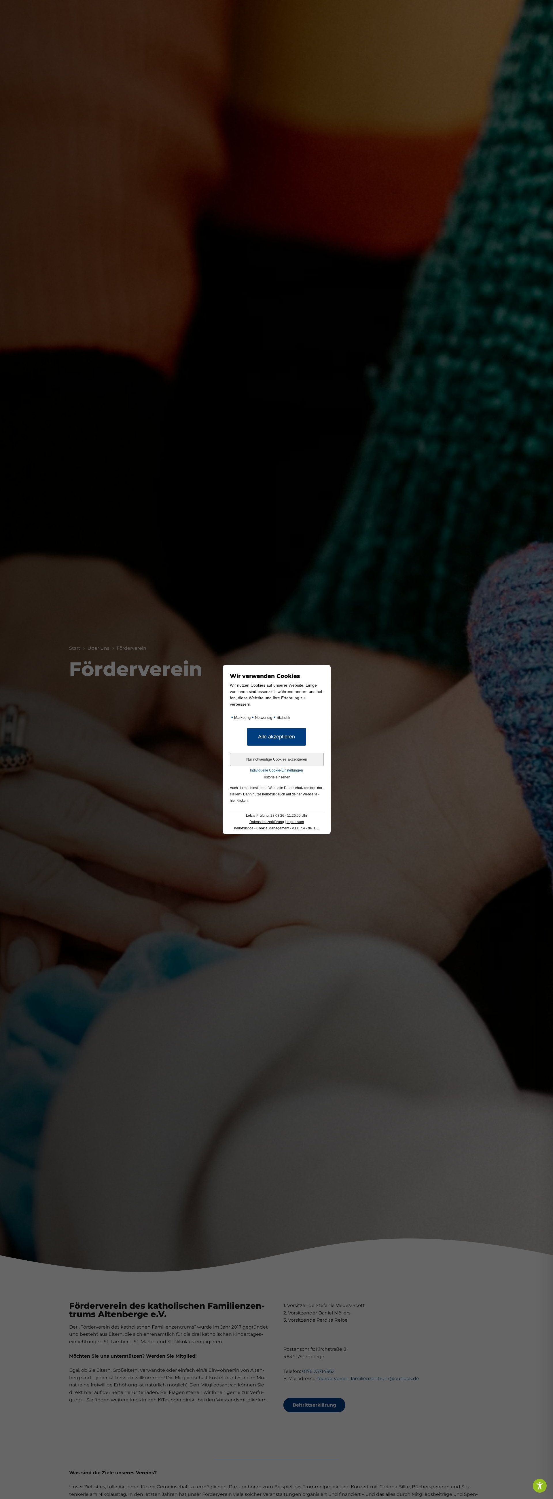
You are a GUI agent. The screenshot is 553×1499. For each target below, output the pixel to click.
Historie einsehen (276, 777)
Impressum (295, 822)
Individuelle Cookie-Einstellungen (276, 770)
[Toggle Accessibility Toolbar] (539, 1485)
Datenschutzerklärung (266, 822)
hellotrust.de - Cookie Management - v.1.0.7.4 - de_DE (276, 828)
